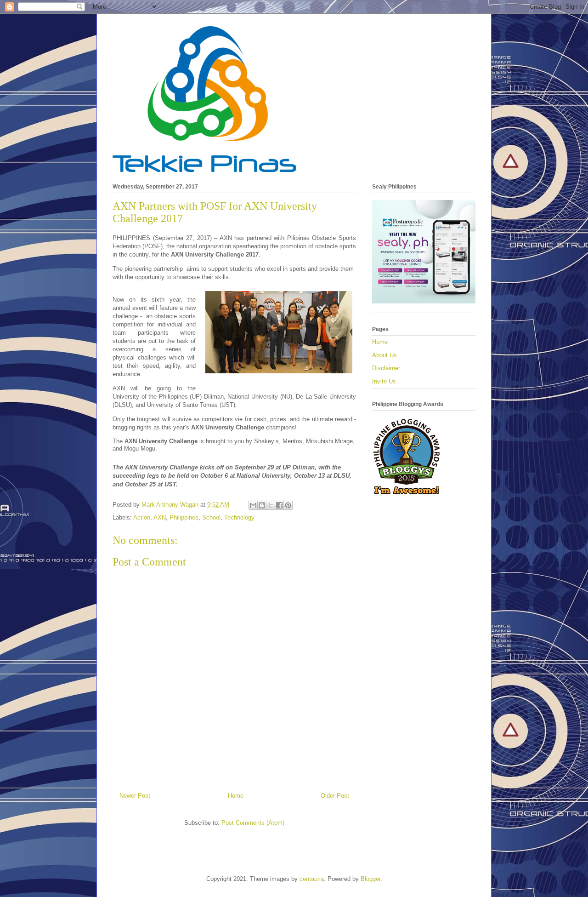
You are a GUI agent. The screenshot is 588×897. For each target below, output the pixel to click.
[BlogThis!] (261, 505)
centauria (312, 878)
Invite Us (384, 381)
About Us (384, 355)
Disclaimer (386, 368)
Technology (239, 517)
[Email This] (253, 505)
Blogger (370, 878)
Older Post (335, 795)
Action (141, 517)
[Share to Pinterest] (288, 505)
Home (235, 795)
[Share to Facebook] (279, 505)
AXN (159, 517)
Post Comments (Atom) (252, 822)
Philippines (184, 517)
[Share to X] (270, 505)
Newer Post (134, 795)
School (211, 517)
